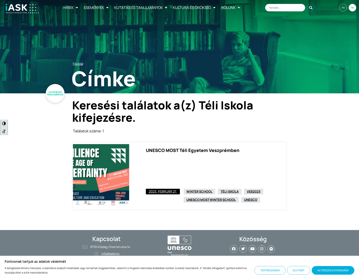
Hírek (68, 7)
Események (94, 7)
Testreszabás (270, 270)
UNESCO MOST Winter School (211, 200)
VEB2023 (253, 191)
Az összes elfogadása (333, 270)
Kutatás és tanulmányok (138, 7)
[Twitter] (243, 249)
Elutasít (298, 270)
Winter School (199, 191)
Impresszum (179, 255)
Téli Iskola (230, 191)
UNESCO (250, 200)
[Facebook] (233, 249)
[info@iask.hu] (96, 253)
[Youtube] (252, 249)
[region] (179, 267)
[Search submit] (310, 7)
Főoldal (78, 64)
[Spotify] (271, 249)
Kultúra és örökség (192, 7)
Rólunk (228, 7)
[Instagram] (262, 249)
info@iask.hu (110, 253)
